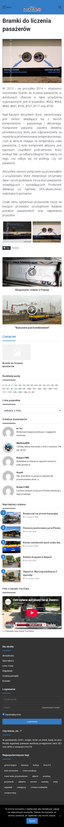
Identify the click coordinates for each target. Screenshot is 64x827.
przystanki (9, 782)
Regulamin (7, 670)
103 (44, 388)
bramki (16, 248)
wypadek (8, 787)
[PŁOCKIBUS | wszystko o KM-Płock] (32, 7)
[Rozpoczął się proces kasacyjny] (11, 518)
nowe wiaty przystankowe (16, 776)
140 (25, 392)
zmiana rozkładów (39, 787)
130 (20, 392)
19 (23, 385)
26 (44, 385)
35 (3, 388)
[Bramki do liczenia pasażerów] (16, 352)
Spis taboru (8, 660)
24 (36, 385)
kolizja (36, 765)
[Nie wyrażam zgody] (60, 816)
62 (24, 388)
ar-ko (19, 428)
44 (16, 388)
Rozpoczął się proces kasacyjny (40, 513)
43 (12, 388)
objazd (35, 776)
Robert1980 (22, 457)
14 (15, 385)
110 (55, 388)
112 (9, 392)
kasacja (24, 765)
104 (50, 388)
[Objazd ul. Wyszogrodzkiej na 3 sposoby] (11, 576)
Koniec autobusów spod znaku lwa (41, 542)
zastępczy (21, 787)
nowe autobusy (29, 771)
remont (33, 782)
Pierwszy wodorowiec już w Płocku (42, 528)
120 (14, 392)
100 (29, 388)
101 (34, 388)
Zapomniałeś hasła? (51, 707)
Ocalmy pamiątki (10, 676)
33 (56, 385)
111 (4, 392)
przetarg (46, 776)
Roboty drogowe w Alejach (37, 557)
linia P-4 (47, 765)
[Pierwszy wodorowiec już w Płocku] (11, 532)
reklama (22, 782)
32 (52, 385)
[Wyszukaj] (60, 8)
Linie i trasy (7, 665)
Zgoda (32, 820)
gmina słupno (10, 765)
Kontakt (6, 681)
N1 (33, 392)
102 (39, 388)
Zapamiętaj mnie (13, 714)
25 (40, 385)
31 (48, 385)
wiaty (55, 782)
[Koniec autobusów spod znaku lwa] (11, 547)
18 (19, 385)
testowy (45, 782)
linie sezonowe (11, 771)
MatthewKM (22, 443)
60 (20, 388)
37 (8, 388)
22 (32, 385)
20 (28, 385)
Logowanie (32, 721)
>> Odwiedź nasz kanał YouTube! (18, 631)
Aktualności (8, 655)
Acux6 (19, 472)
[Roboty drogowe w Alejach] (11, 561)
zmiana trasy (10, 793)
